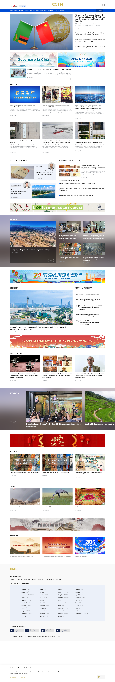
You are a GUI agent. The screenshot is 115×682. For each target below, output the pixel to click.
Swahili (80, 597)
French (44, 589)
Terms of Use (22, 677)
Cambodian (26, 603)
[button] (66, 79)
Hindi (42, 603)
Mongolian (63, 595)
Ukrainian (81, 608)
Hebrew (43, 600)
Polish (61, 605)
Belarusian (27, 595)
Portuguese (63, 608)
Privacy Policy (13, 677)
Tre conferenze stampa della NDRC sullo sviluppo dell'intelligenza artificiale (90, 307)
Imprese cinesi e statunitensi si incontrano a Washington (89, 315)
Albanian (26, 589)
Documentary (50, 579)
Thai (78, 603)
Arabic (25, 592)
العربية (34, 579)
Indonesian (47, 608)
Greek (44, 595)
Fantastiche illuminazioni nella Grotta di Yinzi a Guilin (89, 300)
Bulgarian (27, 600)
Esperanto (27, 613)
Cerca (100, 10)
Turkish (79, 605)
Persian (62, 603)
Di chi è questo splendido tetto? (89, 294)
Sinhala (79, 592)
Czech (25, 608)
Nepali (61, 600)
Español (19, 579)
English (12, 579)
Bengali (25, 597)
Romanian (63, 613)
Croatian (26, 605)
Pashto (61, 611)
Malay (63, 592)
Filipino (26, 616)
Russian (62, 616)
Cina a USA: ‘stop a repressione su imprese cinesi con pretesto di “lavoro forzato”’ (90, 322)
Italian (43, 611)
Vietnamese (81, 613)
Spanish (79, 595)
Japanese (44, 613)
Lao (60, 589)
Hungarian (45, 605)
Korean (44, 616)
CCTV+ (58, 579)
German (44, 592)
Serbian (79, 589)
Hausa (43, 597)
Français (27, 579)
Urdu (78, 611)
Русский (40, 579)
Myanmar (64, 597)
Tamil (78, 600)
